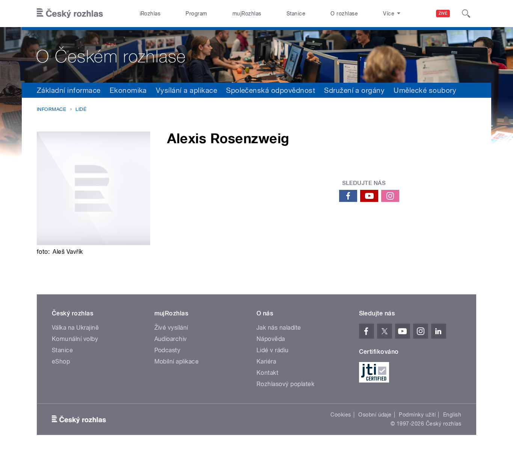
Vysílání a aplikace (186, 90)
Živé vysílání (171, 327)
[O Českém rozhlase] (256, 55)
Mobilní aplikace (176, 361)
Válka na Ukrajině (75, 327)
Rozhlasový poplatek (285, 384)
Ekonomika (128, 90)
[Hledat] (466, 13)
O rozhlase (344, 14)
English (452, 415)
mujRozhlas (246, 14)
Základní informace (69, 90)
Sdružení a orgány (354, 90)
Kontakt (267, 372)
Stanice (296, 14)
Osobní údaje (375, 415)
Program (196, 14)
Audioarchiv (170, 338)
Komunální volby (75, 338)
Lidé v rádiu (272, 350)
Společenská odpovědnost (270, 90)
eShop (61, 361)
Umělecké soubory (425, 90)
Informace (51, 109)
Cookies (340, 415)
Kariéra (266, 361)
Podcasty (167, 350)
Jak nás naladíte (278, 327)
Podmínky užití (417, 415)
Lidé (80, 109)
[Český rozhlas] (70, 13)
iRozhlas (150, 14)
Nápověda (270, 338)
